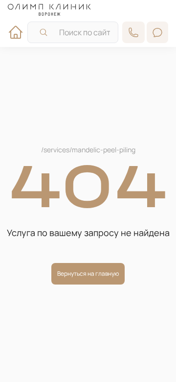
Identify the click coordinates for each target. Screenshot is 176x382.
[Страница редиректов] (49, 10)
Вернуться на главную (88, 273)
